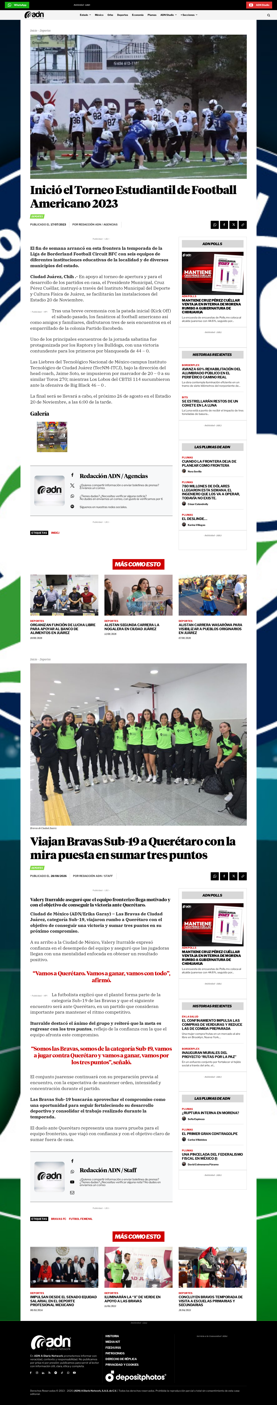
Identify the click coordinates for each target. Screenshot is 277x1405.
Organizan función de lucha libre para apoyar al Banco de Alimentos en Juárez (62, 629)
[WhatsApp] (215, 225)
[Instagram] (37, 1373)
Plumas (187, 457)
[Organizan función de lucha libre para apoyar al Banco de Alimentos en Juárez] (64, 595)
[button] (243, 15)
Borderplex (191, 365)
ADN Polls (189, 296)
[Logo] (35, 15)
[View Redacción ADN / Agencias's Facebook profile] (72, 475)
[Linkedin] (43, 1373)
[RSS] (49, 1373)
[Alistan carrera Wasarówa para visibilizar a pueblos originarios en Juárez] (213, 595)
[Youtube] (74, 1373)
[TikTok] (62, 1373)
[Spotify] (56, 1373)
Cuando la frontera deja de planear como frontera (209, 463)
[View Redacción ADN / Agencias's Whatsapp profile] (72, 496)
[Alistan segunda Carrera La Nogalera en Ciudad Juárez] (138, 595)
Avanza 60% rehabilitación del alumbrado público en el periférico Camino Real (211, 373)
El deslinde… (194, 519)
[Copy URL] (243, 225)
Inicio (33, 30)
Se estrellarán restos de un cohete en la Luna (210, 403)
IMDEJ (55, 532)
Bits (185, 397)
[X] (233, 225)
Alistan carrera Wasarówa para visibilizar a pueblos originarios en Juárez (210, 629)
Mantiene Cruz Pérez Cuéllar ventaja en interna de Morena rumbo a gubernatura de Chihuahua (211, 306)
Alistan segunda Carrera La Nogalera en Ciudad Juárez (131, 627)
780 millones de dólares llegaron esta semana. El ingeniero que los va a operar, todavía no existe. (211, 492)
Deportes (45, 30)
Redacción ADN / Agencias (114, 476)
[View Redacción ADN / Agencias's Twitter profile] (72, 485)
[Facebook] (224, 225)
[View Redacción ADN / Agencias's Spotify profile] (72, 506)
